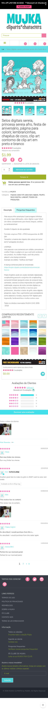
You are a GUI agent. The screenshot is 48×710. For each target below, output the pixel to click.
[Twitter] (20, 160)
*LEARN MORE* (24, 7)
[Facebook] (12, 160)
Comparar (6, 164)
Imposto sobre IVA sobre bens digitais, (24, 195)
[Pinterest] (4, 584)
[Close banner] (46, 4)
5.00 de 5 (30, 388)
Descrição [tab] (8, 210)
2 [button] (23, 564)
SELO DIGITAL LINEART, (19, 197)
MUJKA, (42, 195)
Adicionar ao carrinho (24, 170)
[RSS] (15, 583)
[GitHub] (12, 583)
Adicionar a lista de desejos (26, 164)
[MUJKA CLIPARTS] (24, 21)
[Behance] (41, 583)
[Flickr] (18, 583)
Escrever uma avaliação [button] (24, 412)
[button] (19, 103)
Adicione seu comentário (10, 150)
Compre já (24, 177)
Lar (3, 49)
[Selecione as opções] (43, 374)
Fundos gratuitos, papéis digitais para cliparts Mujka (18, 367)
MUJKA (13, 192)
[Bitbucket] (21, 583)
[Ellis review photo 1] (5, 511)
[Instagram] (41, 579)
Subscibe (7, 680)
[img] (5, 449)
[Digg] (38, 583)
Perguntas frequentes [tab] (26, 210)
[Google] (9, 583)
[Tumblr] (24, 583)
